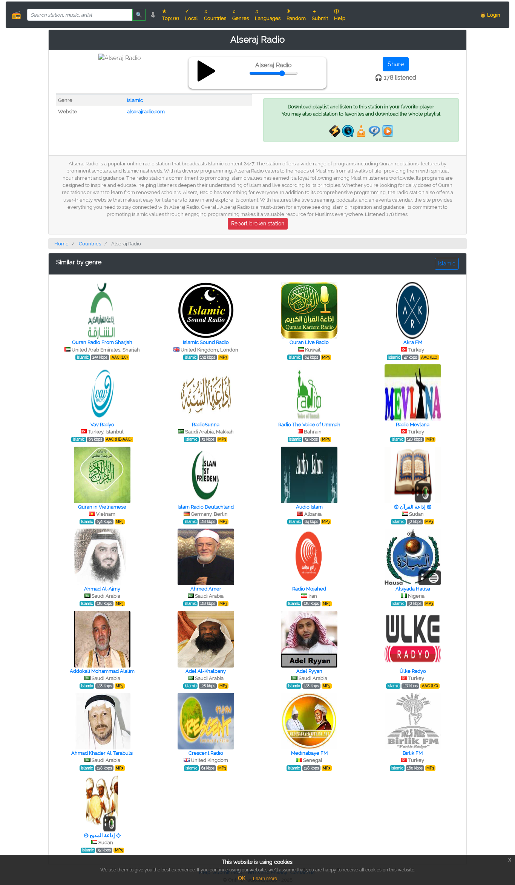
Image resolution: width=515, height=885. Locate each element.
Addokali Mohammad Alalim (102, 671)
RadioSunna (205, 424)
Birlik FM (413, 753)
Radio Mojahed (309, 589)
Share (396, 64)
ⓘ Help (339, 14)
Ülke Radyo (413, 671)
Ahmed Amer (205, 589)
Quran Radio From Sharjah (102, 342)
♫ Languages (267, 14)
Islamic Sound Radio (206, 342)
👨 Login (490, 15)
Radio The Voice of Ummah (309, 424)
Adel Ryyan (309, 671)
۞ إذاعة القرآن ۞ (413, 507)
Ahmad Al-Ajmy (102, 589)
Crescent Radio (206, 753)
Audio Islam (309, 507)
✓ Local (191, 14)
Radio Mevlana (412, 424)
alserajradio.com (146, 111)
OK (241, 878)
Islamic (135, 100)
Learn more (265, 878)
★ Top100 (170, 14)
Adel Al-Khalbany (205, 671)
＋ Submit (320, 14)
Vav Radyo (102, 424)
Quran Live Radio (309, 342)
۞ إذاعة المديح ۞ (102, 835)
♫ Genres (240, 14)
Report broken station (257, 223)
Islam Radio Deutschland (206, 507)
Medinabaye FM (309, 753)
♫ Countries (215, 14)
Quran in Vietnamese (102, 507)
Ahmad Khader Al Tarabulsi (102, 753)
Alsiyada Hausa (412, 589)
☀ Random (296, 14)
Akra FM (412, 342)
